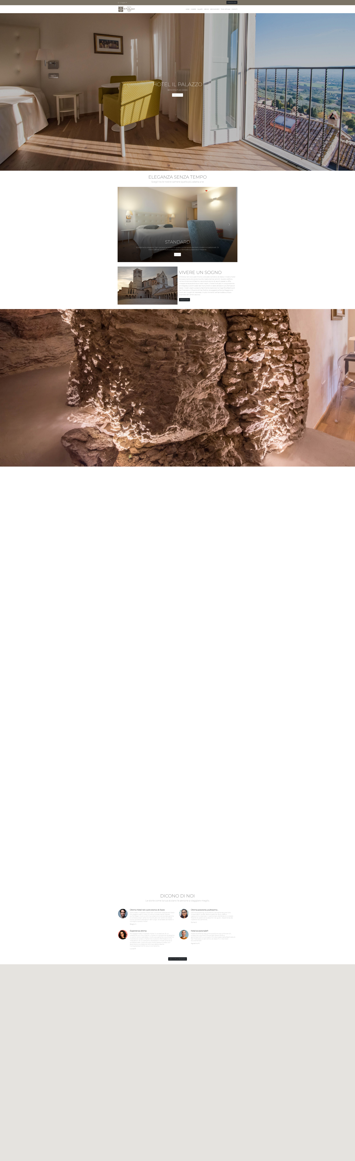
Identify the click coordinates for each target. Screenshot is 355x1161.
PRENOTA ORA (232, 2)
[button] (123, 2)
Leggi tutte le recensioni (177, 959)
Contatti (234, 9)
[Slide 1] (174, 168)
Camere (193, 9)
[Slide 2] (177, 168)
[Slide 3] (180, 168)
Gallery (200, 9)
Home (187, 9)
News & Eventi (214, 9)
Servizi (206, 9)
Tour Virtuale (225, 9)
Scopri (177, 254)
